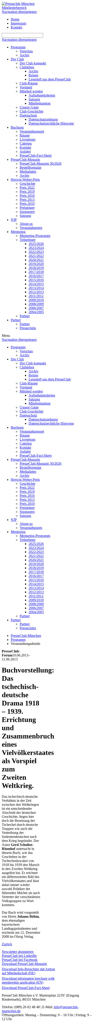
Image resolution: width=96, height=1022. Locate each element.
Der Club (17, 59)
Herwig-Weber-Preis (25, 179)
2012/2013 (36, 292)
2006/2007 (36, 308)
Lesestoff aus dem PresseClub (50, 79)
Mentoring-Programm (35, 236)
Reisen (33, 75)
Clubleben (27, 67)
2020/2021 (36, 260)
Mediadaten (28, 171)
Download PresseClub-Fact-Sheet (26, 988)
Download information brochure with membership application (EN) (28, 980)
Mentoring (18, 232)
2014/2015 (36, 284)
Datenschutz (28, 115)
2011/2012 (36, 296)
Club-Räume (29, 83)
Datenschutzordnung (43, 119)
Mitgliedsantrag (39, 103)
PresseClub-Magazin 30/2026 (40, 163)
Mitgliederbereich (14, 8)
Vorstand (26, 87)
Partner (25, 316)
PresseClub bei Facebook (20, 960)
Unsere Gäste (29, 107)
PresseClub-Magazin (25, 159)
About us (26, 224)
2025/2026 (36, 244)
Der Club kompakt (33, 63)
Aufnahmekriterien (42, 95)
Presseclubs (28, 328)
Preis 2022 (27, 187)
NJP (14, 220)
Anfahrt (25, 151)
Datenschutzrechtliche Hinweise (51, 123)
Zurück (7, 944)
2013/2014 (36, 288)
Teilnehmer (27, 240)
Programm (18, 47)
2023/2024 (36, 248)
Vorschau (26, 51)
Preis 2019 (27, 191)
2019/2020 (36, 264)
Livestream (27, 139)
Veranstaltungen (31, 228)
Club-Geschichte (31, 111)
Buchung (17, 127)
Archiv (24, 55)
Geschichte (27, 183)
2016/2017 (36, 276)
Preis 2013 (27, 200)
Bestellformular (30, 167)
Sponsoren (27, 212)
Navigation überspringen (19, 12)
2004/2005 (36, 312)
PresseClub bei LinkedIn (19, 956)
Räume (25, 135)
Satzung (34, 99)
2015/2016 (36, 280)
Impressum (18, 23)
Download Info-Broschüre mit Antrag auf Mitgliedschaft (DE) (28, 971)
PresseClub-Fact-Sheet (36, 155)
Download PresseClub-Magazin (24, 964)
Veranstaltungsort (32, 131)
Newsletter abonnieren (17, 952)
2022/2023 (36, 252)
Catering (26, 143)
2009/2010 (36, 300)
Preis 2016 (27, 195)
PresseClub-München (26, 635)
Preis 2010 (27, 204)
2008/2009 (36, 304)
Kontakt (16, 27)
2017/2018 (36, 272)
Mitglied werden (31, 91)
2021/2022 (36, 256)
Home (15, 19)
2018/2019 (36, 268)
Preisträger (27, 208)
